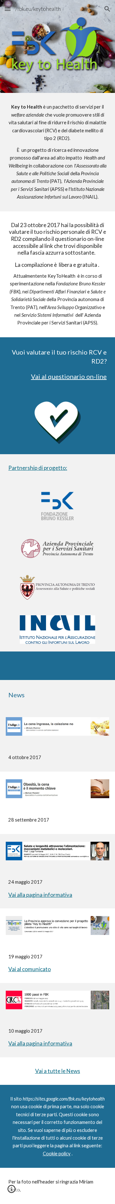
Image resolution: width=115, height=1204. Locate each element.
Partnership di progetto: (37, 467)
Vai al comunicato (29, 969)
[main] (57, 152)
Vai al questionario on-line (69, 376)
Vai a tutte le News (57, 1071)
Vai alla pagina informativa (40, 894)
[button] (7, 9)
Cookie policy (57, 1153)
